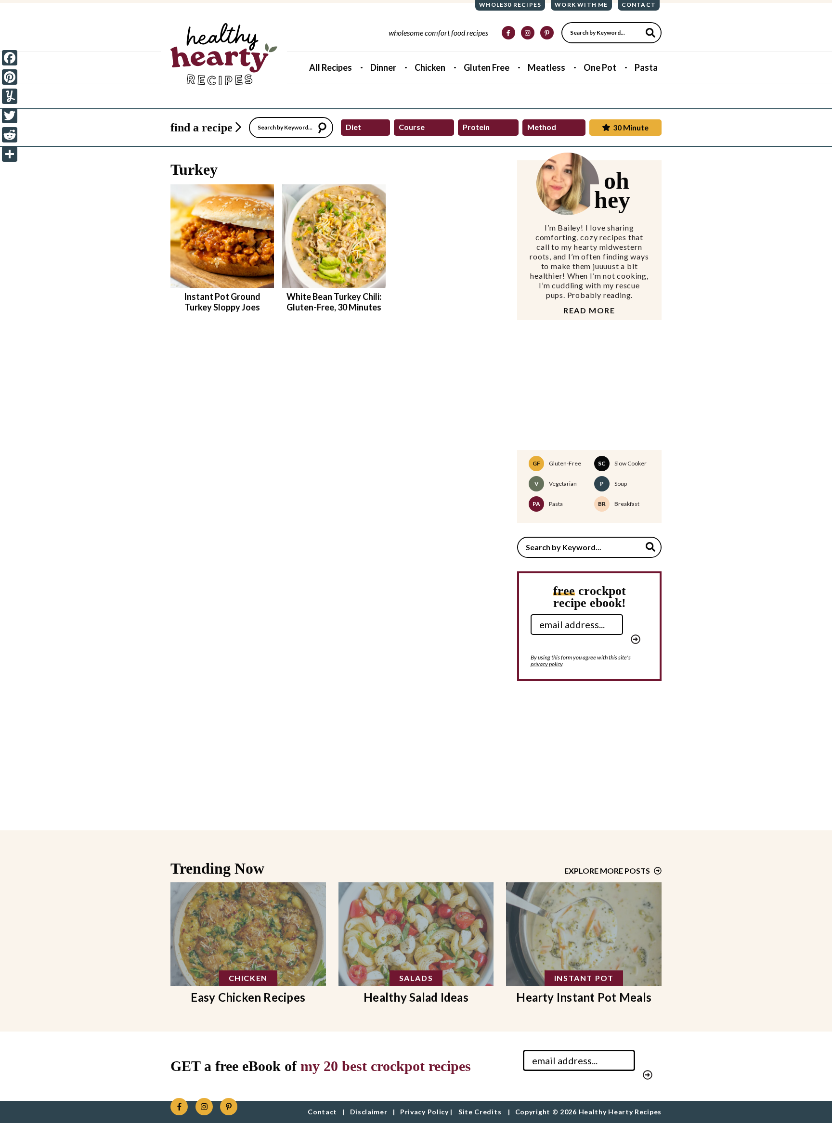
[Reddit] (9, 134)
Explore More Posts (607, 870)
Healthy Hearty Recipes (223, 54)
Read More (589, 310)
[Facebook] (9, 57)
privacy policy (546, 664)
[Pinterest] (9, 77)
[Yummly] (9, 96)
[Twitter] (9, 115)
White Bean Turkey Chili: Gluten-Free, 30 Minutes (333, 301)
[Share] (9, 154)
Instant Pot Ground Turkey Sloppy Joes (222, 301)
